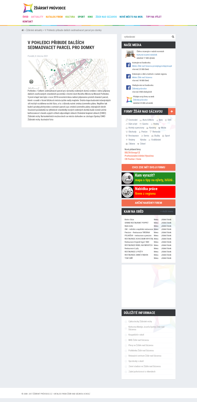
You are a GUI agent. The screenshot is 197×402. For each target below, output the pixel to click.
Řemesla (156, 131)
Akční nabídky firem (148, 203)
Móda (163, 127)
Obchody (132, 131)
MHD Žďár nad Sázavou (139, 340)
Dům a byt (133, 124)
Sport (81, 16)
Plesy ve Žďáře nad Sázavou (141, 345)
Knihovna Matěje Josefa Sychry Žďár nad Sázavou (146, 328)
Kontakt (28, 21)
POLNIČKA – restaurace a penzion (138, 235)
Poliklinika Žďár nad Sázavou (141, 350)
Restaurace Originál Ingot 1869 (137, 242)
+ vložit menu (166, 211)
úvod (25, 16)
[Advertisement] (148, 286)
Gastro (145, 124)
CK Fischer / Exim (133, 159)
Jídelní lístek (166, 219)
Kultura (70, 16)
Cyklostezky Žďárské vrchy (140, 321)
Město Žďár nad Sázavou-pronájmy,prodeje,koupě (152, 66)
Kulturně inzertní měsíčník (147, 55)
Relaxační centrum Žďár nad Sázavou (145, 356)
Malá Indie (129, 226)
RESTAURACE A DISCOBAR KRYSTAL (139, 239)
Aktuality (37, 16)
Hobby (156, 124)
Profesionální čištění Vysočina (139, 156)
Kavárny (152, 127)
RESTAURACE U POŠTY (134, 251)
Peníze (144, 131)
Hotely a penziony (136, 127)
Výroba (143, 139)
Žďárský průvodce (139, 88)
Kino (90, 16)
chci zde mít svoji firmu (148, 167)
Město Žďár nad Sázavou (142, 77)
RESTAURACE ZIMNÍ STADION (136, 255)
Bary (161, 120)
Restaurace (134, 135)
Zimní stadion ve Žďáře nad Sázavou (145, 366)
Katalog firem (54, 16)
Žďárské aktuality (34, 30)
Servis (146, 135)
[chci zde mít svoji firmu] (171, 111)
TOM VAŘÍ (129, 258)
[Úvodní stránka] (23, 30)
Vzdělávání (156, 139)
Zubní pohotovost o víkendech (142, 371)
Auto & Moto (148, 120)
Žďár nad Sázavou (106, 16)
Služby (157, 135)
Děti (169, 120)
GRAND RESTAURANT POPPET (137, 223)
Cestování (133, 120)
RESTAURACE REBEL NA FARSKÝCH (139, 245)
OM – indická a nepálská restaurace (139, 229)
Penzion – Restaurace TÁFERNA (137, 232)
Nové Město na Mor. (131, 16)
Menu (156, 219)
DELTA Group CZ (132, 152)
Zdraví (142, 143)
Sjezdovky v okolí (136, 361)
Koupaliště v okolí (136, 334)
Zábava (132, 143)
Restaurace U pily (132, 248)
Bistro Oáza (129, 219)
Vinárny (132, 139)
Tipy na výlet (154, 16)
